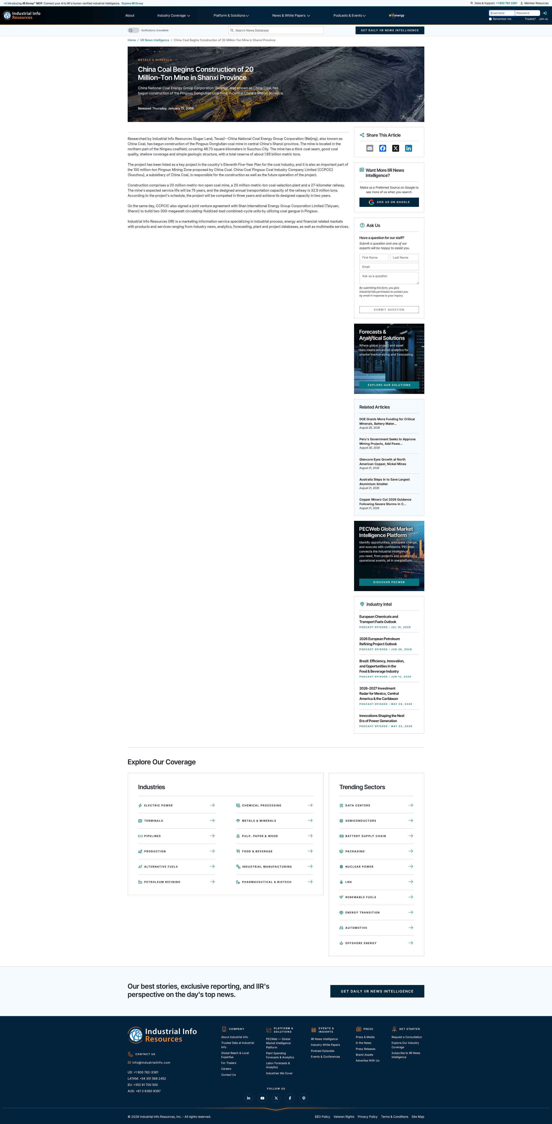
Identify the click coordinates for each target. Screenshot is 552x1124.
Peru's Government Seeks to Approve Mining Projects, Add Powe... (387, 441)
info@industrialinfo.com (151, 1062)
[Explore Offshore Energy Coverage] (411, 943)
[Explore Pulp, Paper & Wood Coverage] (310, 836)
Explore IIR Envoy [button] (132, 3)
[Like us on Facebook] (290, 1098)
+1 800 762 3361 (506, 3)
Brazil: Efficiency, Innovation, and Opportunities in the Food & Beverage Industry (382, 666)
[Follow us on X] (276, 1098)
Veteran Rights (344, 1116)
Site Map (418, 1116)
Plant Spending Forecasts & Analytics (280, 1055)
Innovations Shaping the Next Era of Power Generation (381, 718)
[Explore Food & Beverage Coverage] (310, 851)
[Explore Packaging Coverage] (411, 851)
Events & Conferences (325, 1056)
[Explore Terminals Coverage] (212, 820)
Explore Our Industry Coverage (405, 1045)
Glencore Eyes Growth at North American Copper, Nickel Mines (382, 461)
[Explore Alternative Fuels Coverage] (212, 866)
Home (132, 40)
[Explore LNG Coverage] (411, 882)
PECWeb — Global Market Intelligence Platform (278, 1043)
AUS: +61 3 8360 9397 (144, 1091)
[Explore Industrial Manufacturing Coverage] (310, 866)
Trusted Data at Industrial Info (237, 1045)
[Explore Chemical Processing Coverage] (310, 805)
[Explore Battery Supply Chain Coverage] (411, 836)
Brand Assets (364, 1054)
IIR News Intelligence (154, 40)
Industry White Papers (325, 1044)
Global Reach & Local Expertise (235, 1055)
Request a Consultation (407, 1037)
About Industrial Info (234, 1037)
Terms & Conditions (394, 1116)
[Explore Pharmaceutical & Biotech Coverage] (310, 882)
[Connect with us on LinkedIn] (248, 1098)
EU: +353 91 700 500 (143, 1085)
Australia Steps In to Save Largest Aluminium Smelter (384, 482)
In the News (363, 1042)
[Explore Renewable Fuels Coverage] (411, 897)
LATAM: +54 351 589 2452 (147, 1078)
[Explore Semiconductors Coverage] (411, 820)
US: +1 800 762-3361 (143, 1072)
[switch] (134, 30)
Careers (226, 1068)
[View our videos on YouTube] (262, 1098)
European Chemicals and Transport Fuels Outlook (378, 619)
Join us (543, 18)
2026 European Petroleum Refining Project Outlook (379, 641)
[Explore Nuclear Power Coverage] (411, 866)
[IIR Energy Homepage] (396, 16)
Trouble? (530, 18)
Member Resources (536, 3)
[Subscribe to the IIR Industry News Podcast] (304, 1098)
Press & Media (365, 1037)
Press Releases (365, 1049)
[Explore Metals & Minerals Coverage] (310, 820)
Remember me (502, 18)
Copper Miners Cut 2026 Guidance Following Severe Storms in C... (385, 502)
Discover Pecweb (389, 582)
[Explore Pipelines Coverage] (212, 836)
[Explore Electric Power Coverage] (212, 805)
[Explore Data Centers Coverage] (411, 805)
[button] (472, 3)
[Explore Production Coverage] (212, 851)
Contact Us (228, 1074)
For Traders (228, 1063)
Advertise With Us (368, 1060)
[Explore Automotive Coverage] (411, 928)
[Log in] (544, 13)
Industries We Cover (279, 1073)
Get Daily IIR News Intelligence (390, 30)
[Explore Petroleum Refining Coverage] (212, 882)
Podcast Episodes (322, 1050)
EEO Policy (322, 1116)
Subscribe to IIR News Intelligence (406, 1055)
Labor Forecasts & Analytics (278, 1065)
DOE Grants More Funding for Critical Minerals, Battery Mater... (387, 421)
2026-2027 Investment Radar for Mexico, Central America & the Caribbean (379, 693)
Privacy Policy (368, 1116)
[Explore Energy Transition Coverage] (411, 912)
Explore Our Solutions (389, 385)
